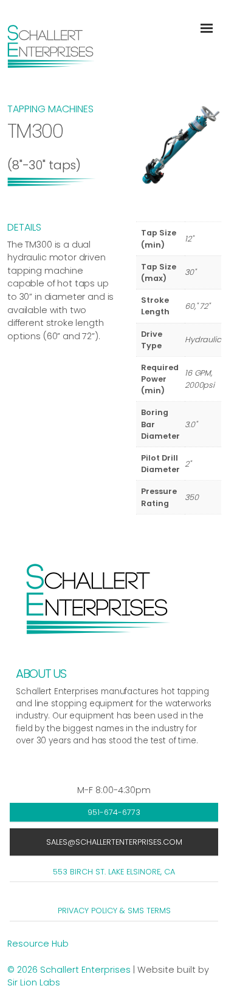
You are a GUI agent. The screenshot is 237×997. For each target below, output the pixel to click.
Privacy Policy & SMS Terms (114, 910)
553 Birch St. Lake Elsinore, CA (114, 872)
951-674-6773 (114, 812)
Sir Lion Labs (33, 982)
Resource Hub (38, 944)
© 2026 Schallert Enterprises (70, 970)
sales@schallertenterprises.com (114, 842)
